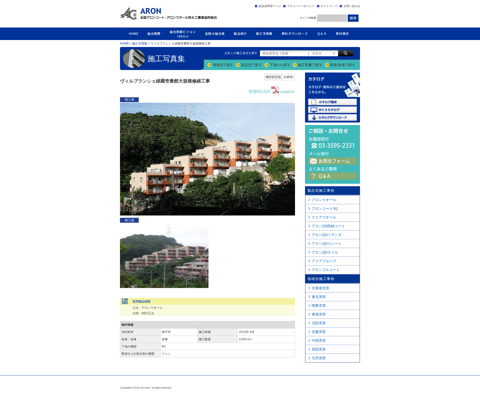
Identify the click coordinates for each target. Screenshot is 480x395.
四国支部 (319, 349)
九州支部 (319, 358)
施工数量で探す (310, 65)
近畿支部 (319, 332)
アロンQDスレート (327, 244)
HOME (133, 33)
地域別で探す (223, 65)
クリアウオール (324, 217)
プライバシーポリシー (300, 6)
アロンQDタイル (325, 252)
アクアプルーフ (324, 261)
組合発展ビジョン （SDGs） (183, 34)
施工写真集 (264, 33)
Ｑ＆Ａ (322, 33)
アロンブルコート (326, 270)
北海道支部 (320, 288)
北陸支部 (319, 323)
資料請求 (342, 33)
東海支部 (319, 314)
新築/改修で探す (343, 65)
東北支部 (319, 297)
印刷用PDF (271, 92)
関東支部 (319, 306)
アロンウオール (324, 200)
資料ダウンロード (295, 33)
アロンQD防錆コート (328, 226)
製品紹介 (240, 33)
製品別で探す (251, 65)
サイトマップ (329, 6)
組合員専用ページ (270, 6)
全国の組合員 (215, 33)
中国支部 (319, 340)
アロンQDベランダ (327, 235)
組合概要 (154, 33)
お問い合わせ (352, 6)
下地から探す (280, 65)
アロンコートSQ (325, 208)
